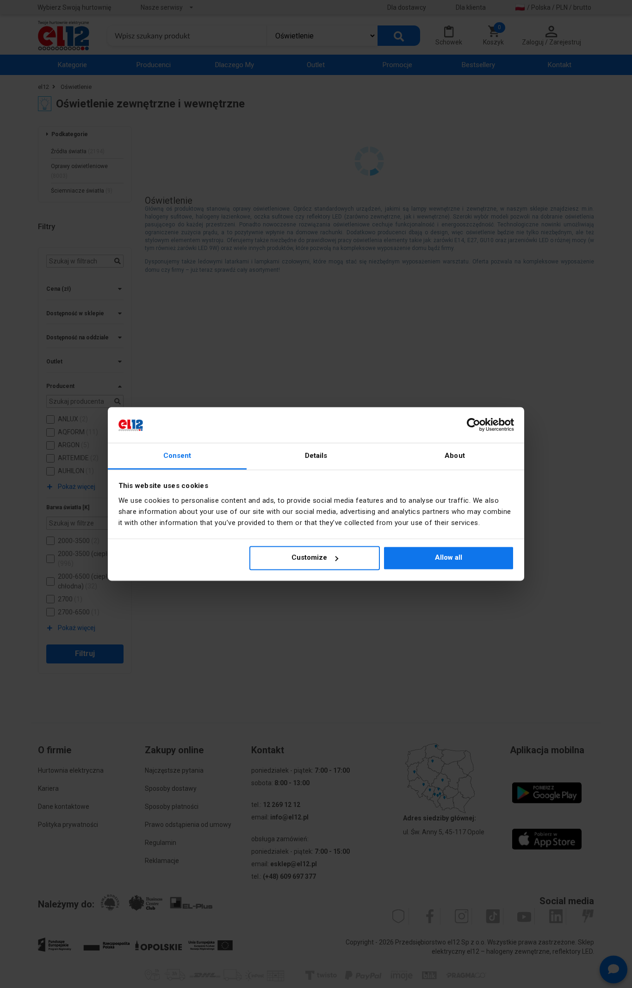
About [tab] (455, 455)
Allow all (448, 558)
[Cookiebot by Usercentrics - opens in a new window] (473, 425)
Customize (309, 558)
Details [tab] (316, 455)
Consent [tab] (177, 455)
